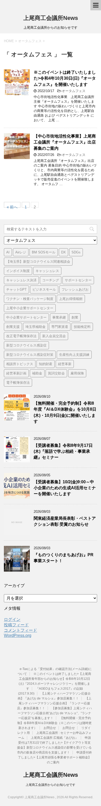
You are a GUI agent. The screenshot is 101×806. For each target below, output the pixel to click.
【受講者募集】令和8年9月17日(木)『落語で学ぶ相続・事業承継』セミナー (63, 451)
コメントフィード (20, 630)
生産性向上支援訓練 (74, 355)
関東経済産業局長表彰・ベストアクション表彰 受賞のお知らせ (65, 521)
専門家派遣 (59, 327)
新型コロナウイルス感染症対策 (29, 355)
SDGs (76, 252)
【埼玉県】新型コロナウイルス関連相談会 (38, 261)
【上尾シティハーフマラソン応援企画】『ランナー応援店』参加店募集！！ (54, 703)
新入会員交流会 (54, 336)
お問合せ (50, 728)
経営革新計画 (16, 373)
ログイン (12, 619)
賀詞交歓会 (56, 373)
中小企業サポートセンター (26, 317)
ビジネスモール (44, 289)
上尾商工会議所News (50, 18)
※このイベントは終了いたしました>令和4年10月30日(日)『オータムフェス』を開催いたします (65, 78)
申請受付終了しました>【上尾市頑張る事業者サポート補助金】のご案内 (55, 757)
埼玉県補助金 (35, 327)
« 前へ (12, 206)
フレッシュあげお (75, 289)
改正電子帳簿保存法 (21, 336)
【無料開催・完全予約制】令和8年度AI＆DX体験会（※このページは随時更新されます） (54, 723)
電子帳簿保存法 (18, 383)
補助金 (37, 373)
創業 (74, 317)
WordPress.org (17, 635)
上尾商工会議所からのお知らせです (50, 785)
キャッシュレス (47, 271)
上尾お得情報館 (71, 299)
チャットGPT (16, 289)
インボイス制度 (18, 271)
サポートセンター (78, 280)
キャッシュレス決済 (21, 280)
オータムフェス (73, 91)
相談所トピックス (19, 364)
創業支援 (13, 327)
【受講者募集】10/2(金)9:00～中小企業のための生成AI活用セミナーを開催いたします (65, 488)
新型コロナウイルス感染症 (26, 345)
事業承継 (59, 317)
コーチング (50, 280)
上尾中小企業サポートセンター (29, 308)
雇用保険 (77, 373)
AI (8, 252)
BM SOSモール (43, 252)
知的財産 (45, 364)
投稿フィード (16, 625)
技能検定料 (82, 327)
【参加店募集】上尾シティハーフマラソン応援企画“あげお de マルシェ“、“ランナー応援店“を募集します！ (55, 713)
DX (63, 252)
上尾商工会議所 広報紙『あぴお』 (54, 738)
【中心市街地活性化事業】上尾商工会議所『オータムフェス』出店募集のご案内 (65, 142)
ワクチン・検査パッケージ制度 (29, 299)
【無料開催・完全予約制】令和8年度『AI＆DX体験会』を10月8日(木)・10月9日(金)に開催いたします (65, 412)
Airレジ (20, 252)
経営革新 (64, 364)
